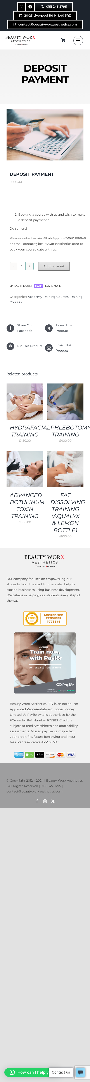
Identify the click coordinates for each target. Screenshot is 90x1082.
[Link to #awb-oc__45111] (78, 40)
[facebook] (37, 801)
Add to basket (53, 266)
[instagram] (45, 801)
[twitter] (53, 801)
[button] (32, 1072)
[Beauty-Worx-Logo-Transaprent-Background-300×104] (20, 36)
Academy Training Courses (48, 297)
